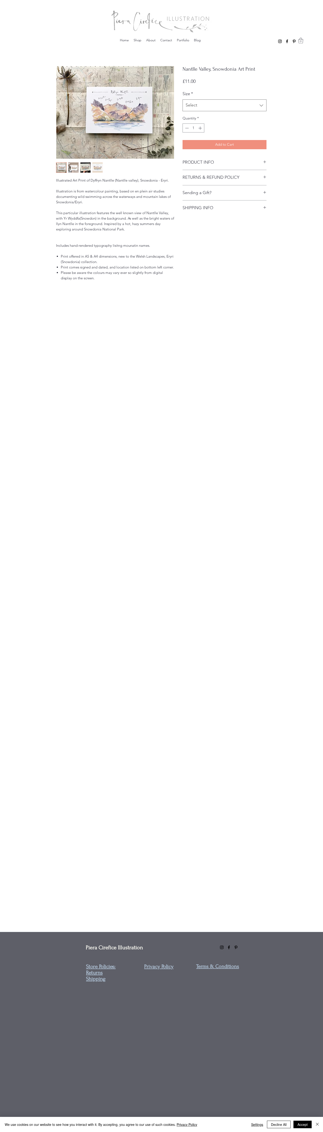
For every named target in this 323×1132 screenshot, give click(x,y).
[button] (300, 40)
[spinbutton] (193, 128)
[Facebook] (287, 41)
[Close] (317, 1124)
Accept (302, 1124)
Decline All (279, 1124)
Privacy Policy (187, 1124)
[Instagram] (280, 41)
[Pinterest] (294, 41)
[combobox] (224, 105)
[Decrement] (186, 128)
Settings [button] (257, 1124)
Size (188, 93)
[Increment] (200, 128)
